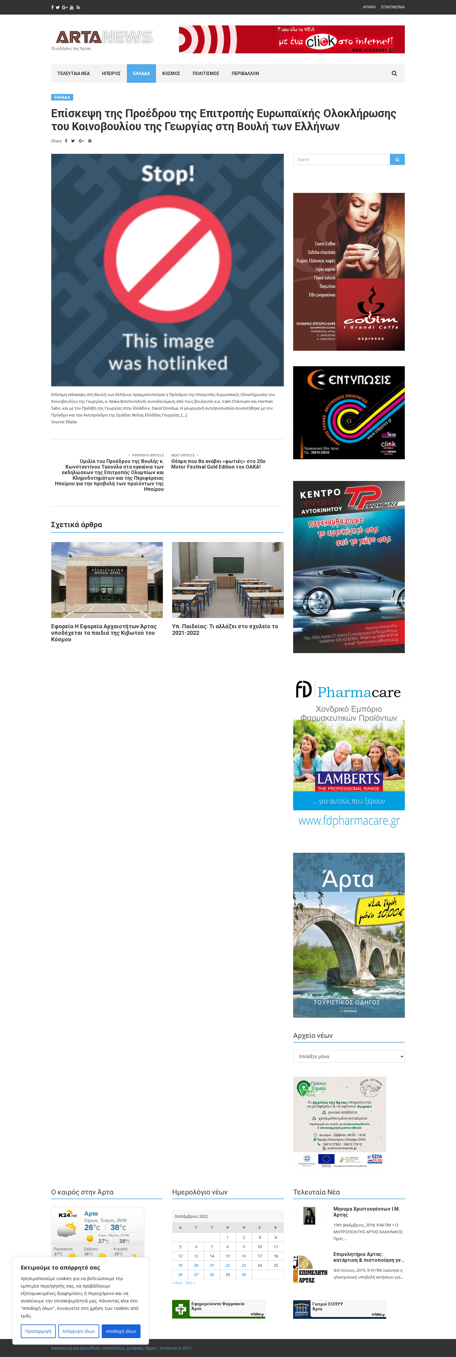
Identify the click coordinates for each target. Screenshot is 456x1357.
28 (212, 1274)
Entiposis (168, 1348)
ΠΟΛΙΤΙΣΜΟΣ (206, 73)
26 (180, 1274)
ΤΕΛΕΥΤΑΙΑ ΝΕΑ (73, 73)
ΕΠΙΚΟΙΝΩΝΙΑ (393, 7)
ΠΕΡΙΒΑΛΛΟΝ (245, 73)
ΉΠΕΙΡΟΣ (111, 73)
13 (196, 1256)
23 (244, 1265)
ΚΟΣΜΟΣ (171, 73)
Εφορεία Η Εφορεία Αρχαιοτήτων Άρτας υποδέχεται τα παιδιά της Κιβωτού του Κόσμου (104, 633)
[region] (80, 1301)
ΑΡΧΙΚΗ (369, 7)
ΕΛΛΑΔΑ (141, 73)
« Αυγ (177, 1282)
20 (196, 1265)
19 (180, 1265)
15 (228, 1256)
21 (212, 1265)
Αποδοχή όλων (121, 1331)
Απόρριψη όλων (78, 1331)
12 (180, 1256)
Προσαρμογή (38, 1331)
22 (228, 1265)
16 (244, 1256)
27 (196, 1274)
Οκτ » (190, 1282)
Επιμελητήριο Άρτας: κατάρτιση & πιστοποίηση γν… (369, 1257)
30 (244, 1274)
